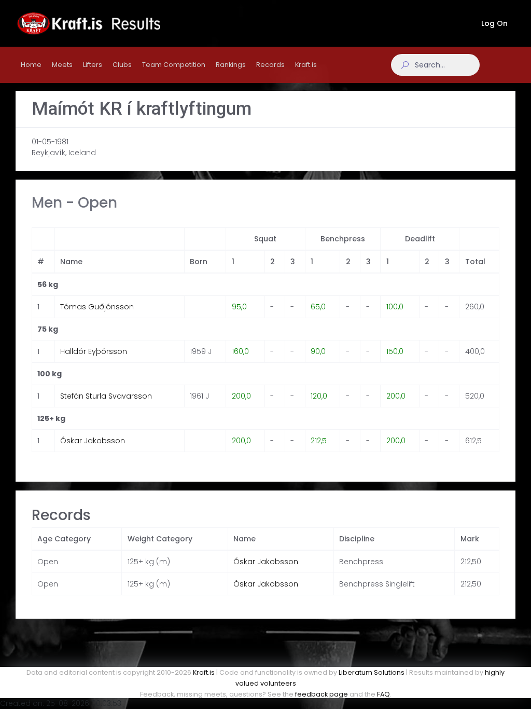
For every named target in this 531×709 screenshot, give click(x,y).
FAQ (383, 694)
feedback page (321, 694)
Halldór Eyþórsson (93, 351)
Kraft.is (204, 672)
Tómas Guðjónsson (97, 307)
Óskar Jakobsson (92, 440)
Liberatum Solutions (371, 672)
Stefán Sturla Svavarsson (106, 396)
